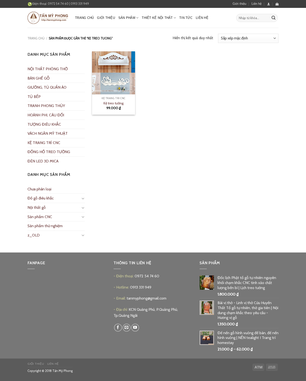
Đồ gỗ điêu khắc (40, 198)
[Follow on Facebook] (118, 328)
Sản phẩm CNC (39, 217)
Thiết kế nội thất (157, 18)
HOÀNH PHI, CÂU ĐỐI (45, 115)
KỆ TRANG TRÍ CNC (43, 142)
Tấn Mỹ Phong (62, 371)
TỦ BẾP (34, 96)
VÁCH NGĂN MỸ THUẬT (47, 133)
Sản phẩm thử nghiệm (45, 226)
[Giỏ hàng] (277, 4)
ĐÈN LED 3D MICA (43, 161)
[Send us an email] (127, 328)
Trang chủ (84, 18)
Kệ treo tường (114, 103)
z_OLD (33, 235)
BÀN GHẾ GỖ (38, 78)
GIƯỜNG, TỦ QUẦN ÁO (46, 87)
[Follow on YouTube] (135, 328)
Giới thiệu (239, 3)
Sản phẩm (126, 18)
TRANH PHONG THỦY (46, 105)
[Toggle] (83, 198)
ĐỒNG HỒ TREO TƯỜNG (48, 152)
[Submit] (273, 18)
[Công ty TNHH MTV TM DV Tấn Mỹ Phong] (47, 18)
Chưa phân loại (39, 189)
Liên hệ (256, 3)
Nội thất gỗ (36, 207)
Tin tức (185, 18)
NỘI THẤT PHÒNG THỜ (47, 69)
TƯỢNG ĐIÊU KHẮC (44, 124)
